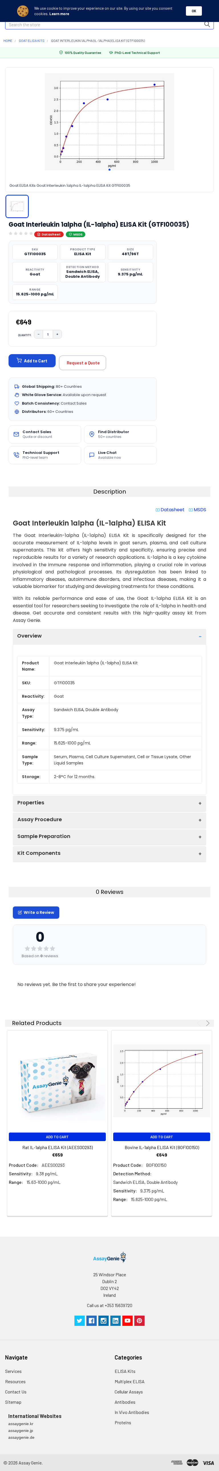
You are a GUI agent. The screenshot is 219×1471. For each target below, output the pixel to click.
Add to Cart (35, 360)
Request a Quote (83, 362)
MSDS (77, 234)
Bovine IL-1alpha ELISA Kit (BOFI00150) (162, 1147)
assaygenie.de (21, 1437)
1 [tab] (109, 169)
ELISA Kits (125, 1371)
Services (13, 1371)
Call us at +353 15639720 (109, 1305)
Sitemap (13, 1402)
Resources (15, 1381)
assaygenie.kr (20, 1423)
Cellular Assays (129, 1391)
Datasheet (51, 234)
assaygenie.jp (20, 1430)
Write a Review (39, 912)
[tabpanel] (109, 122)
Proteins (123, 1422)
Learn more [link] (59, 13)
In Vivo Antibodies (132, 1412)
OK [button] (194, 11)
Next (206, 1023)
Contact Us (16, 1391)
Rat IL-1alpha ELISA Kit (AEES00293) (57, 1147)
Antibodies (125, 1402)
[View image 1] (17, 206)
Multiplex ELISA (130, 1381)
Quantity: (25, 335)
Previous (199, 1023)
